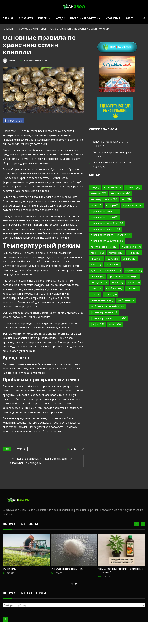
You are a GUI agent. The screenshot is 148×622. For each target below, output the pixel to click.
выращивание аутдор (104, 211)
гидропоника (131, 246)
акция (96, 205)
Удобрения (113, 18)
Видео (129, 18)
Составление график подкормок (112, 152)
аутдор (112, 205)
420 (95, 187)
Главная (8, 18)
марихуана (133, 270)
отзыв (117, 282)
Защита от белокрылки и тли (111, 141)
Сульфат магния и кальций (67, 568)
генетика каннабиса (104, 246)
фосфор (97, 324)
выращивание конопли (105, 229)
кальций (129, 258)
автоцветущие (120, 193)
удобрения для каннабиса (107, 306)
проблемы (114, 288)
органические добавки (123, 276)
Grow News (26, 18)
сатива (132, 288)
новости (97, 276)
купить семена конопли (106, 270)
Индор (42, 18)
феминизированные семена (108, 318)
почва (96, 288)
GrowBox (133, 187)
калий (112, 258)
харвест (115, 324)
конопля (112, 264)
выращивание (132, 205)
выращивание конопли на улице (110, 234)
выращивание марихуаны (107, 240)
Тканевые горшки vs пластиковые (113, 162)
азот (126, 199)
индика (134, 252)
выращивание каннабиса (107, 223)
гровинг (97, 252)
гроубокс (116, 252)
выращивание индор (104, 217)
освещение (99, 282)
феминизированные (104, 312)
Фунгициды (9, 568)
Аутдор (60, 18)
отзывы (133, 282)
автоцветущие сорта (104, 199)
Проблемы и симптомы (85, 18)
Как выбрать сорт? (57, 458)
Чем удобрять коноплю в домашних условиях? (120, 570)
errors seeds (112, 187)
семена (21, 448)
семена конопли (102, 300)
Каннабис (98, 193)
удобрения (126, 300)
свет (95, 294)
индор (96, 258)
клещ (96, 264)
